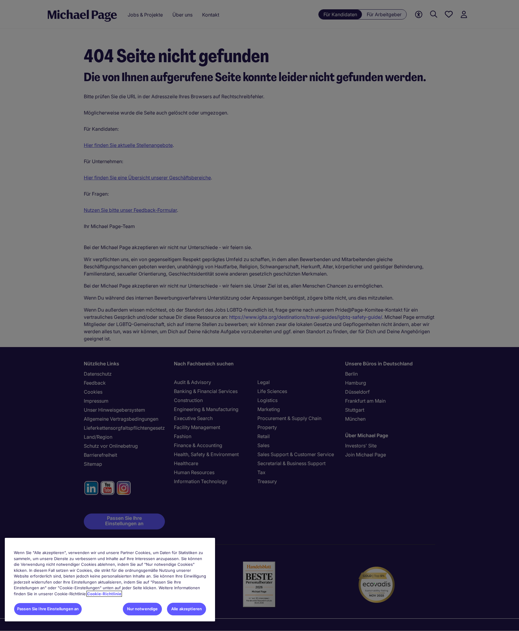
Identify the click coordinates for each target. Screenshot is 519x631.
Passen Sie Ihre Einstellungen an (48, 608)
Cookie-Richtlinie (104, 593)
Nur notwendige (142, 608)
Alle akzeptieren (186, 608)
